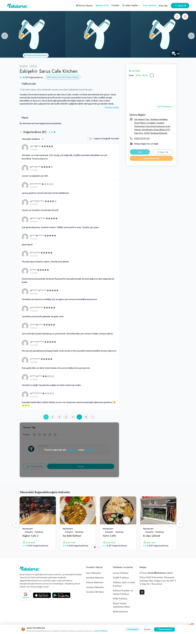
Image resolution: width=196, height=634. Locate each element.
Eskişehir (24, 66)
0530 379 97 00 (142, 138)
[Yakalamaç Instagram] (142, 592)
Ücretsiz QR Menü (95, 591)
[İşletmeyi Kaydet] (177, 16)
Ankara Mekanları (94, 582)
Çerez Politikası (120, 573)
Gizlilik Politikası (121, 577)
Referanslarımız (120, 611)
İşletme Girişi (102, 5)
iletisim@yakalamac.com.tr (160, 572)
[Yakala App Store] (42, 595)
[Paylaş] (185, 16)
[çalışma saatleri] (151, 75)
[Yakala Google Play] (61, 595)
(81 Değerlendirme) (34, 77)
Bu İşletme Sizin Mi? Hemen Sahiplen (64, 77)
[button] (191, 35)
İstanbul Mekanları (95, 577)
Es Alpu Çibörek (151, 535)
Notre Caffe (109, 535)
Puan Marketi (149, 5)
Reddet (147, 629)
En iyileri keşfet (131, 5)
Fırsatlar (115, 5)
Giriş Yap (163, 5)
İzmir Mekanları (93, 573)
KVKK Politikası (120, 598)
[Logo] (30, 569)
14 (86, 417)
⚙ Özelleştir (133, 629)
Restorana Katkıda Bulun (36, 55)
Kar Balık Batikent (72, 535)
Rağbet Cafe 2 (30, 535)
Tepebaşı (33, 66)
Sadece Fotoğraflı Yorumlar (106, 138)
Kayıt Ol (90, 449)
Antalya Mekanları (95, 587)
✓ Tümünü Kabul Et (164, 629)
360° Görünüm (164, 106)
